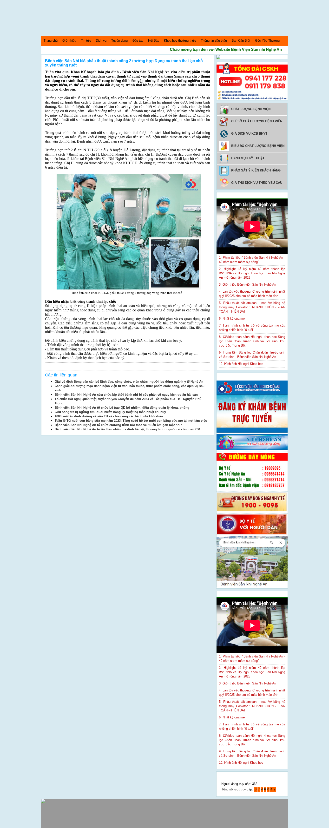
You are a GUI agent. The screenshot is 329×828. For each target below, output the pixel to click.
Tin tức (86, 40)
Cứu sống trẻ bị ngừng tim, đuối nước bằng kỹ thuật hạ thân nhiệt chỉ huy (110, 412)
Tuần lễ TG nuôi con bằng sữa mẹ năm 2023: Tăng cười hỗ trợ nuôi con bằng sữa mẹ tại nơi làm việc (131, 420)
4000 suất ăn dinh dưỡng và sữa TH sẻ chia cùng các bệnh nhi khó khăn (109, 416)
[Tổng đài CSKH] (252, 99)
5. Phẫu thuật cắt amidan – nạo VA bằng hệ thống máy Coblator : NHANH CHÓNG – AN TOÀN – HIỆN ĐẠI (252, 307)
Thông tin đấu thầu (214, 40)
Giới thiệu (69, 40)
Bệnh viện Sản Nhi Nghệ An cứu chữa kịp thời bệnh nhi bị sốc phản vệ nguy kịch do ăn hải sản (126, 394)
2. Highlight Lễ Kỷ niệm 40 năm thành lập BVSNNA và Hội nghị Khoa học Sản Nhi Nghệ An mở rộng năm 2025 (252, 273)
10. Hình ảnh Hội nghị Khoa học (241, 364)
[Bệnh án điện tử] (218, 58)
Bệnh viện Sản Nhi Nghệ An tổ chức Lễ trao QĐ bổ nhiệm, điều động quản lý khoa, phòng (122, 407)
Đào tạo (137, 40)
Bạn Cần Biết (241, 40)
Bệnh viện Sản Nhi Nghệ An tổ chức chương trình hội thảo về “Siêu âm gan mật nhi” (118, 425)
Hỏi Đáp (153, 40)
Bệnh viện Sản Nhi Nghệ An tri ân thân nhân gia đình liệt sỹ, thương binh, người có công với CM (127, 429)
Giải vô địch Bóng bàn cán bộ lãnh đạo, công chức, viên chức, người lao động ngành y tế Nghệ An (129, 381)
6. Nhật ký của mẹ (232, 318)
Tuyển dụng (119, 40)
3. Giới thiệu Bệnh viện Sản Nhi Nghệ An (247, 284)
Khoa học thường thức (180, 40)
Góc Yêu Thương (267, 40)
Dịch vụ (101, 40)
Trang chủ (51, 40)
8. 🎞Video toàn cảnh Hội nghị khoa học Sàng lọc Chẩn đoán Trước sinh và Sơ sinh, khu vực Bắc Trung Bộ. (252, 341)
